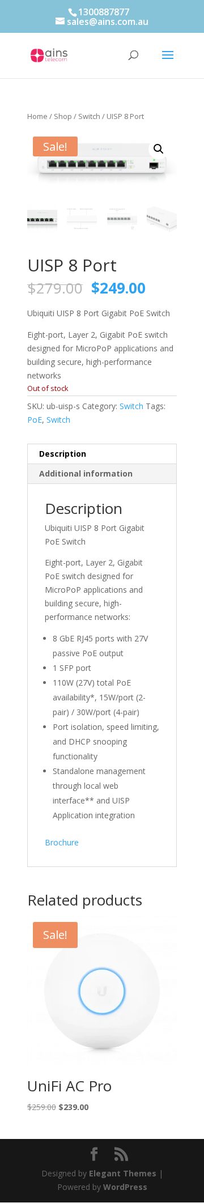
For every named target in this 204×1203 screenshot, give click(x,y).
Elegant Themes (122, 1173)
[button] (158, 149)
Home (37, 116)
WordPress (125, 1186)
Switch (89, 116)
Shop (63, 116)
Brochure (62, 842)
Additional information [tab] (86, 473)
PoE (34, 419)
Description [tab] (62, 453)
